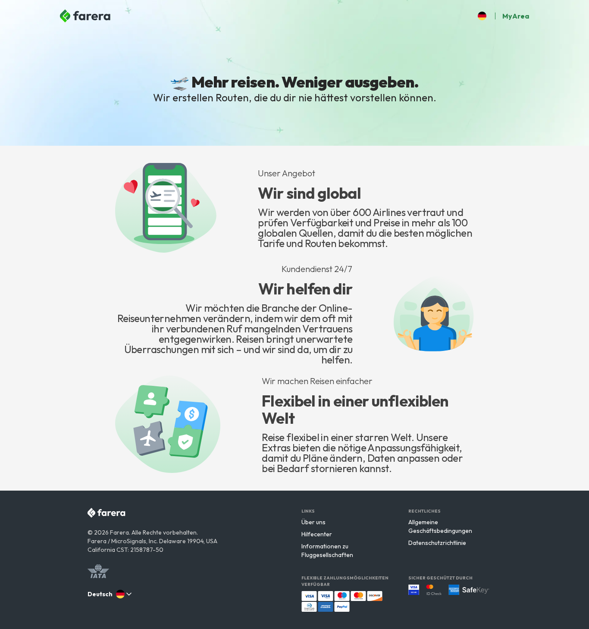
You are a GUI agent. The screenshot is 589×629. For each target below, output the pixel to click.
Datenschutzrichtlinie (437, 543)
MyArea (515, 16)
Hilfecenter (316, 534)
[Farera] (86, 16)
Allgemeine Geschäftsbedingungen (440, 526)
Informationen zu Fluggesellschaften (327, 550)
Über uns (313, 522)
